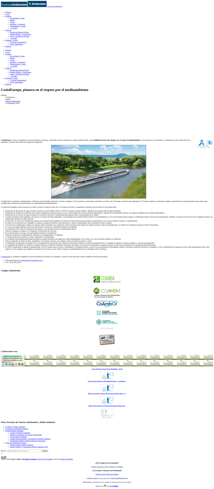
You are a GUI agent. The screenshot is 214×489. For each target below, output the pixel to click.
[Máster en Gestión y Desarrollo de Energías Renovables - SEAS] (107, 403)
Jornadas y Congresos (17, 24)
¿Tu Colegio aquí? (107, 328)
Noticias (8, 12)
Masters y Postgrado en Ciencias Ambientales (26, 435)
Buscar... (4, 451)
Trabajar (8, 30)
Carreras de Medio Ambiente (20, 433)
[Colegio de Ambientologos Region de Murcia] (107, 312)
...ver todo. (13, 28)
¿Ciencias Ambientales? (18, 42)
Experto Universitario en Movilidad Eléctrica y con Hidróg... (107, 381)
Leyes (7, 14)
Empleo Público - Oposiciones (20, 34)
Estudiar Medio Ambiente (14, 431)
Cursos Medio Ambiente (18, 437)
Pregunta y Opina (11, 40)
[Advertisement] (107, 121)
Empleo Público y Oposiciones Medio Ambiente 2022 (29, 447)
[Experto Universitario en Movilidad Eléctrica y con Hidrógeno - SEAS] (107, 390)
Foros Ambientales (16, 44)
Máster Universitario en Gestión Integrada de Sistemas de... (107, 406)
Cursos (12, 22)
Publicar (8, 46)
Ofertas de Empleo (66, 459)
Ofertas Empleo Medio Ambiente (21, 445)
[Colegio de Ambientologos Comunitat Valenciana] (107, 303)
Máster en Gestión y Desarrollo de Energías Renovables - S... (107, 393)
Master (12, 20)
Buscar (45, 451)
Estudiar (8, 16)
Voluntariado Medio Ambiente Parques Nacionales (27, 441)
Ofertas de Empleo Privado (19, 32)
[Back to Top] (2, 453)
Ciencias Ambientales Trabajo (15, 443)
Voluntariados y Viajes (18, 26)
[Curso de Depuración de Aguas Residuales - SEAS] (107, 378)
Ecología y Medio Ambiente (15, 427)
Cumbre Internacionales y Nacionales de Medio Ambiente (30, 439)
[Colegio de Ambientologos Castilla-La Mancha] (107, 321)
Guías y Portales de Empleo (19, 36)
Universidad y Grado (17, 18)
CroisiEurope (5, 257)
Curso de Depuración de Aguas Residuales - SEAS (107, 369)
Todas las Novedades (44, 459)
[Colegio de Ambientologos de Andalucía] (107, 279)
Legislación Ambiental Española (16, 429)
